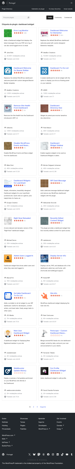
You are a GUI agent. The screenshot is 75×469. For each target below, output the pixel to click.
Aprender (41, 419)
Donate (60, 425)
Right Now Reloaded (22, 218)
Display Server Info (58, 256)
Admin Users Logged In (23, 256)
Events (59, 422)
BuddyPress (7, 446)
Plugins (22, 425)
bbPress (6, 442)
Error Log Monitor (21, 30)
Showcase (24, 419)
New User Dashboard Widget (21, 332)
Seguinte (43, 407)
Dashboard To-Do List (59, 68)
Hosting (5, 425)
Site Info (53, 293)
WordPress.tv (44, 429)
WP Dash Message (58, 181)
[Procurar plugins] (28, 17)
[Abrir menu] (72, 3)
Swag (60, 429)
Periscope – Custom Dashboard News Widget (58, 332)
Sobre (4, 419)
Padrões (23, 429)
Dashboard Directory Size (56, 107)
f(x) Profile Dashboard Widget (58, 369)
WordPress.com (8, 435)
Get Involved (61, 419)
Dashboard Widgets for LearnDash (22, 182)
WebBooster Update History (20, 369)
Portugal (10, 455)
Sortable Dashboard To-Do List (22, 294)
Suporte (41, 422)
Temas (22, 422)
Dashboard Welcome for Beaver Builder (22, 69)
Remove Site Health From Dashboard (22, 107)
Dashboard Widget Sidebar (56, 144)
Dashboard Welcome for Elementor (59, 31)
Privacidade (6, 429)
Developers (42, 425)
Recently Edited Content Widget (57, 219)
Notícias (5, 422)
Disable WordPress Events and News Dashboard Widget (22, 144)
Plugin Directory (7, 9)
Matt (4, 439)
